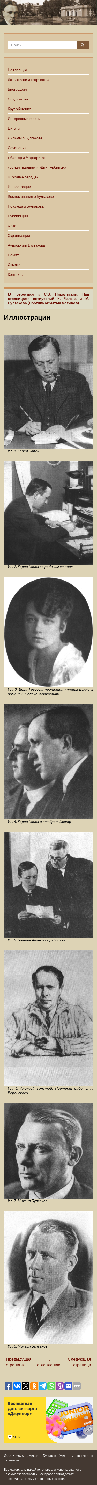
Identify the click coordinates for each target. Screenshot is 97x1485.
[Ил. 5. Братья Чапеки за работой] (48, 884)
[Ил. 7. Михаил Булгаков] (48, 1150)
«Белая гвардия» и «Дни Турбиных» (37, 167)
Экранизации (19, 235)
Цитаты (14, 128)
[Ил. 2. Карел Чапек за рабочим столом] (48, 512)
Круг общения (19, 108)
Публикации (18, 216)
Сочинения (17, 147)
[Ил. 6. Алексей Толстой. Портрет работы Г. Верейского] (48, 1017)
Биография (17, 89)
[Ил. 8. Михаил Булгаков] (48, 1277)
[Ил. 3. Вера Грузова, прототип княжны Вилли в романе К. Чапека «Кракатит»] (48, 631)
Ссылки (14, 264)
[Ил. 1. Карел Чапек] (48, 391)
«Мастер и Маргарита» (27, 157)
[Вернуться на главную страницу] (48, 12)
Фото (12, 225)
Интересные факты (24, 118)
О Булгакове (18, 99)
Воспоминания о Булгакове (31, 196)
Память (14, 255)
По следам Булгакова (26, 206)
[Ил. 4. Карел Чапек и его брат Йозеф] (48, 761)
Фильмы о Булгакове (25, 138)
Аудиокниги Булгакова (26, 245)
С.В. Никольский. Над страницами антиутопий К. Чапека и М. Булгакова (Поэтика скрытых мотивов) (48, 298)
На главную (17, 69)
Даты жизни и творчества (28, 79)
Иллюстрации (19, 186)
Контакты (15, 274)
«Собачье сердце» (23, 177)
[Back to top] (85, 1473)
